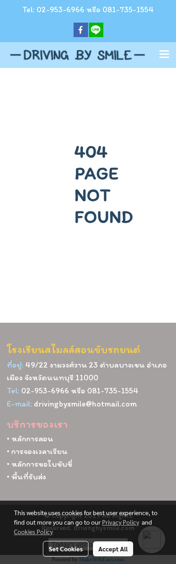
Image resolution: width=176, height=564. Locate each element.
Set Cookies (66, 549)
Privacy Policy (120, 522)
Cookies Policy (33, 531)
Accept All (113, 549)
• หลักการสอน (30, 439)
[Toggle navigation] (164, 55)
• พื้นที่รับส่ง (26, 477)
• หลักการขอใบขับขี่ (39, 464)
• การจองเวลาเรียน (37, 451)
